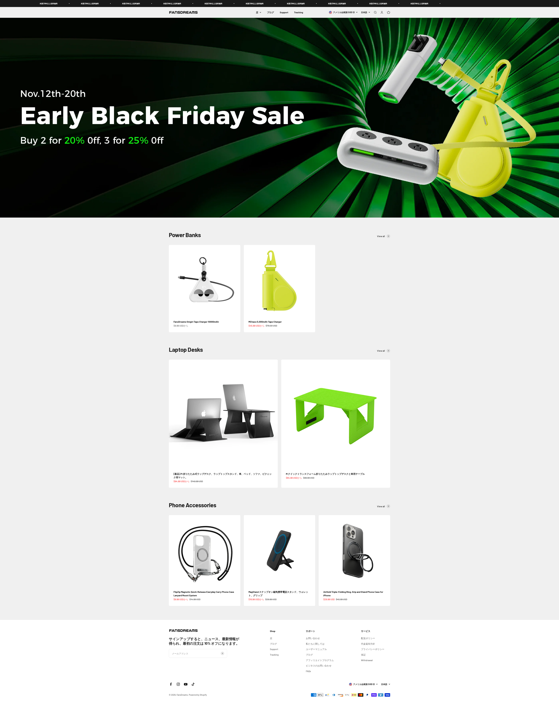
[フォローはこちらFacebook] (171, 684)
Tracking (298, 12)
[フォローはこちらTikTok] (193, 684)
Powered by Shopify (198, 695)
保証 (363, 654)
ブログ (270, 12)
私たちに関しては (315, 643)
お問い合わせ (313, 638)
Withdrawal (367, 660)
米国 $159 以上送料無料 (60, 3)
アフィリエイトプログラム (320, 660)
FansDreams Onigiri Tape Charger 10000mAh (196, 321)
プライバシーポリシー (372, 649)
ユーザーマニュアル (316, 649)
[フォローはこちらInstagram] (178, 684)
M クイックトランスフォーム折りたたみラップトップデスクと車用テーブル (325, 473)
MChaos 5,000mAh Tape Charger (265, 321)
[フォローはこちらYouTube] (186, 684)
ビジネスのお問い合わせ (318, 665)
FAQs (308, 671)
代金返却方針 (368, 643)
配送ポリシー (368, 638)
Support (284, 12)
